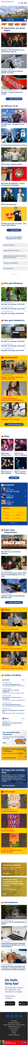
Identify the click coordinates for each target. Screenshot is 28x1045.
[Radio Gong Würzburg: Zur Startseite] (7, 3)
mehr (24, 680)
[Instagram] (12, 1016)
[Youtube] (16, 1016)
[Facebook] (7, 1016)
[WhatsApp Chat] (25, 20)
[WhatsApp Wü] (20, 1016)
